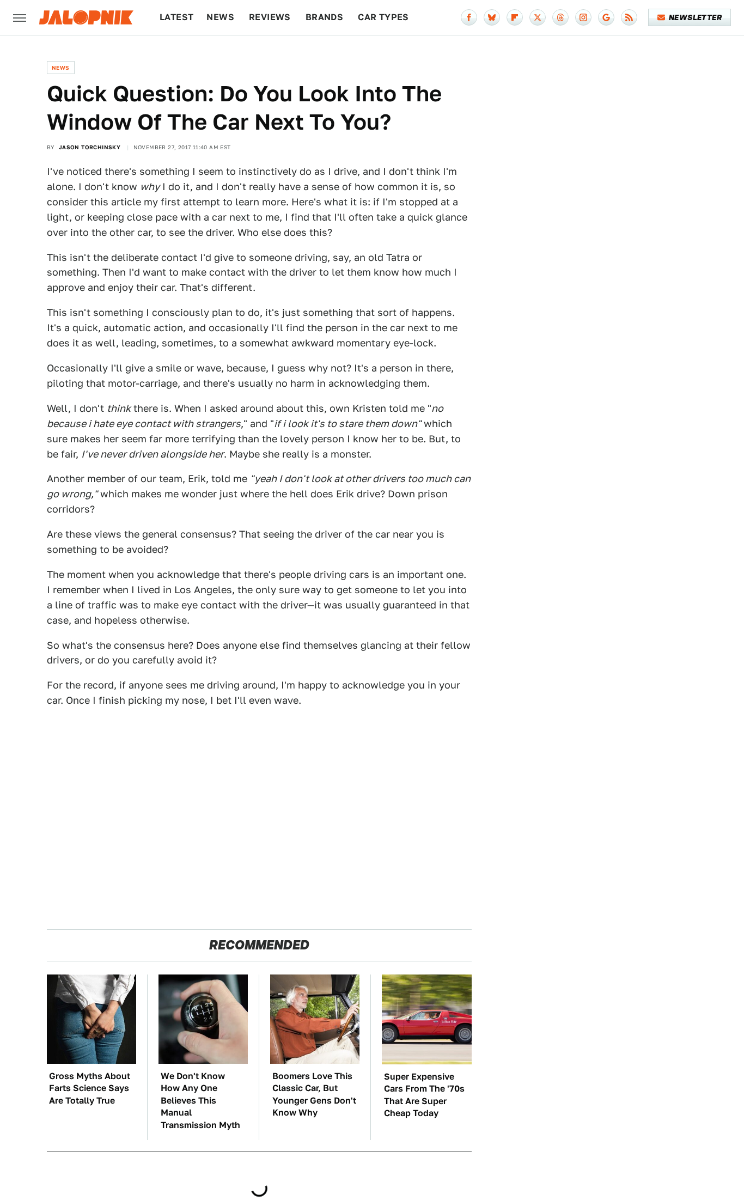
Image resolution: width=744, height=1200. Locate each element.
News (220, 17)
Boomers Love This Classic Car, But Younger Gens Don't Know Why (314, 1094)
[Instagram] (583, 17)
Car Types (383, 17)
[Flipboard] (515, 17)
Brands (324, 17)
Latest (176, 17)
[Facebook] (469, 17)
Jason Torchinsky (89, 147)
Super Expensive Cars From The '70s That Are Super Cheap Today (424, 1094)
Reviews (270, 17)
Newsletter (695, 17)
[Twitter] (537, 17)
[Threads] (560, 17)
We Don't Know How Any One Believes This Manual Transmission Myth (200, 1100)
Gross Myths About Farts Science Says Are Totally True (89, 1088)
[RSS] (629, 17)
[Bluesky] (492, 17)
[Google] (606, 17)
